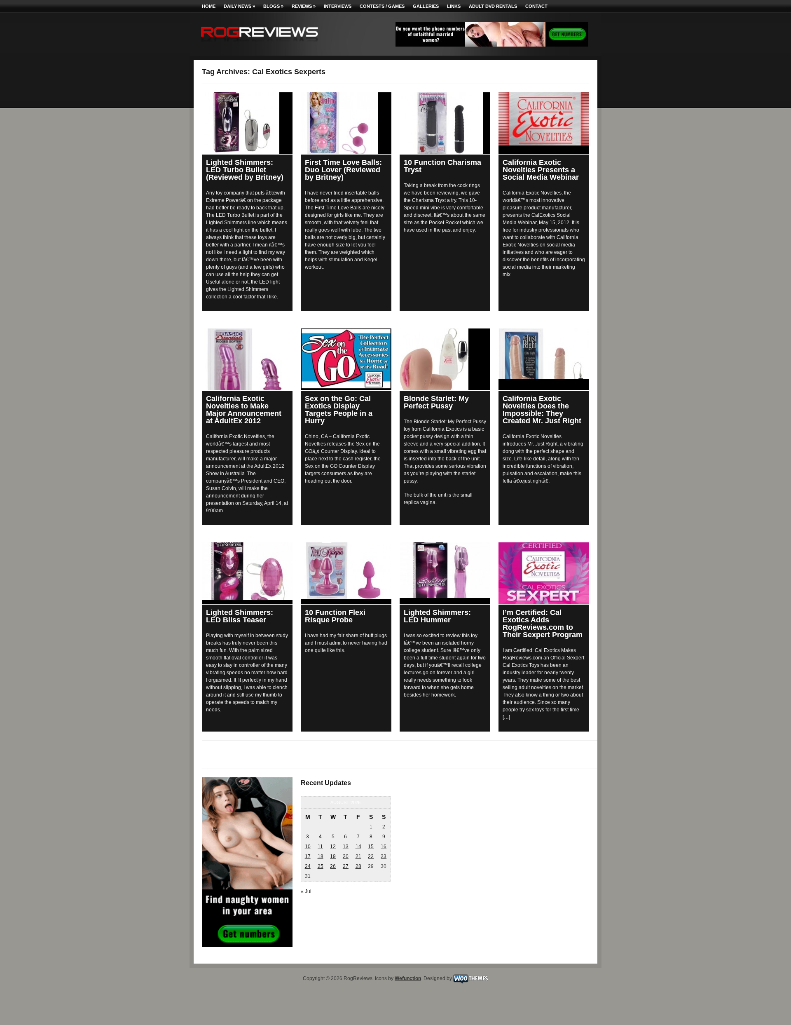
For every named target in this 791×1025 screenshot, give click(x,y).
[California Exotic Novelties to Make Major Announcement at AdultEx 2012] (247, 359)
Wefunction (408, 978)
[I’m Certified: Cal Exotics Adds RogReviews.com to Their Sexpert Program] (543, 573)
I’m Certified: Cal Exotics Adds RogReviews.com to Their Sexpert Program (543, 623)
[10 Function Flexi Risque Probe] (346, 570)
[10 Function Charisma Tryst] (445, 123)
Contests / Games (382, 6)
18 (320, 856)
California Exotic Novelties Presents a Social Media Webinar (541, 169)
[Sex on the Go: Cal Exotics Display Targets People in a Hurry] (346, 358)
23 (383, 856)
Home (208, 6)
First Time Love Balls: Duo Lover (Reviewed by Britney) (343, 169)
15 (371, 846)
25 (320, 866)
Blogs (273, 6)
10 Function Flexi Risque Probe (335, 616)
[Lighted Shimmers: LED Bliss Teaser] (247, 571)
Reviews (304, 6)
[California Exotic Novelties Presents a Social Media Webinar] (543, 118)
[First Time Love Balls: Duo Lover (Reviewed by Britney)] (346, 123)
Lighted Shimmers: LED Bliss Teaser (239, 616)
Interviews (337, 6)
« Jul (306, 891)
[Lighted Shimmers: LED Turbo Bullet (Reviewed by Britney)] (247, 123)
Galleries (426, 6)
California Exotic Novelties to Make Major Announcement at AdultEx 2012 (243, 409)
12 (333, 846)
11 (320, 846)
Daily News (239, 6)
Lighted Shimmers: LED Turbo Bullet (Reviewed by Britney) (244, 169)
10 (308, 846)
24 (308, 866)
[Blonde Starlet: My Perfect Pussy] (445, 359)
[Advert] (492, 45)
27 (346, 866)
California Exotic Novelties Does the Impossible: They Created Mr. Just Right (542, 409)
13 (346, 846)
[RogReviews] (259, 43)
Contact (536, 6)
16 (383, 846)
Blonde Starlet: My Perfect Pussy (436, 402)
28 (358, 866)
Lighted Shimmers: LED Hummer (437, 616)
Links (454, 6)
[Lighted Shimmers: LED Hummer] (445, 570)
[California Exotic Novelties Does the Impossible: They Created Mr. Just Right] (543, 353)
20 (346, 856)
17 (308, 856)
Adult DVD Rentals (493, 6)
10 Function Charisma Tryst (442, 166)
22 (371, 856)
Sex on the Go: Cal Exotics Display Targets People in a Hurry (338, 409)
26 (333, 866)
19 (333, 856)
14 (358, 846)
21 (358, 856)
